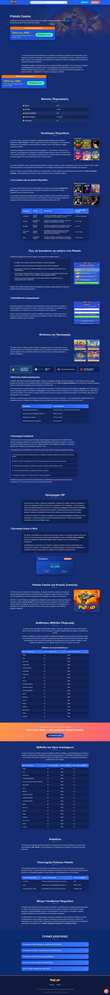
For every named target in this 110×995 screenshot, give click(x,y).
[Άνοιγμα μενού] (106, 991)
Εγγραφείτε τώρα (44, 35)
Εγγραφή (95, 2)
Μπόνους (51, 984)
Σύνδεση (85, 2)
